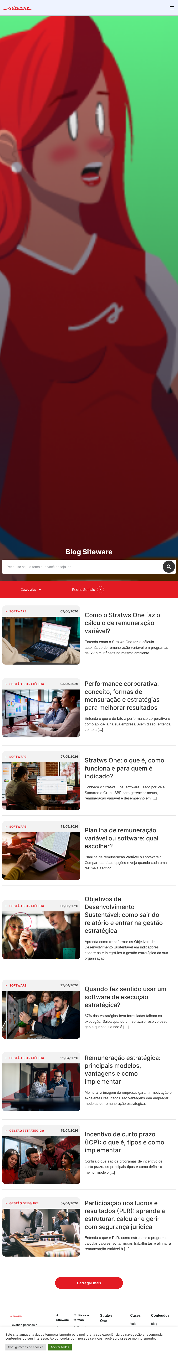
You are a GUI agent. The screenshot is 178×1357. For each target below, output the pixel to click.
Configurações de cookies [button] (25, 1347)
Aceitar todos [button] (60, 1347)
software (17, 611)
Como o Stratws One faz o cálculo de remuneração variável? (122, 623)
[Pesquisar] (169, 567)
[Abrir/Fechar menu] (172, 7)
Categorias (28, 589)
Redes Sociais (83, 589)
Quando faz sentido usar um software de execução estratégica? (125, 997)
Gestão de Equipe (24, 1203)
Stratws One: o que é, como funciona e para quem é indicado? (124, 768)
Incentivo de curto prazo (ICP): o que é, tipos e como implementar (124, 1142)
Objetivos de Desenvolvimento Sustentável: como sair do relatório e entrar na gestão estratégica (124, 915)
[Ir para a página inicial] (17, 8)
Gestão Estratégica (26, 684)
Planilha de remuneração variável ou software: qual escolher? (121, 838)
